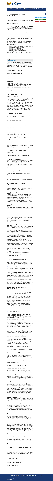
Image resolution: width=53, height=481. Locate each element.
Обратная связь (26, 10)
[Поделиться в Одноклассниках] (11, 471)
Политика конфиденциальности (34, 8)
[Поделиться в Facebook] (7, 471)
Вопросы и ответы (25, 8)
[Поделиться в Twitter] (15, 471)
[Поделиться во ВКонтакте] (9, 471)
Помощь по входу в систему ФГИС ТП (15, 8)
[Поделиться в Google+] (13, 471)
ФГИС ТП (41, 8)
